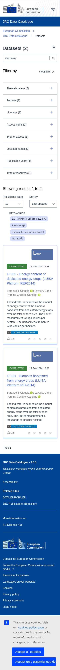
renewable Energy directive (26, 232)
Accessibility (10, 482)
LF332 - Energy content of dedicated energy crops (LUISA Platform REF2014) (30, 278)
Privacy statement (13, 600)
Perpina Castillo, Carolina (22, 294)
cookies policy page (31, 627)
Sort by (33, 196)
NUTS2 (16, 238)
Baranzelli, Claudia (18, 290)
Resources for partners (16, 575)
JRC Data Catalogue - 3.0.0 (19, 462)
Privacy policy (11, 594)
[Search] (53, 58)
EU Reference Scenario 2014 (27, 218)
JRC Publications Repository (20, 503)
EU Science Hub (12, 524)
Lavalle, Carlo (42, 290)
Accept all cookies (28, 651)
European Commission (16, 30)
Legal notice (10, 606)
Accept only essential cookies (35, 661)
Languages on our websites (19, 581)
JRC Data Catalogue (15, 36)
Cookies (7, 588)
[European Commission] (25, 8)
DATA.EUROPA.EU (14, 497)
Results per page (13, 196)
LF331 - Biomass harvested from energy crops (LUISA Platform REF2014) (27, 380)
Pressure (17, 225)
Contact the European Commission (23, 558)
